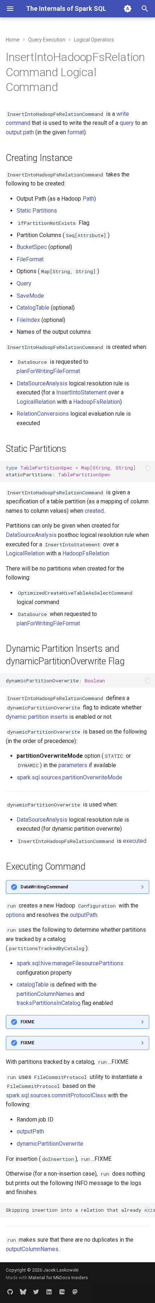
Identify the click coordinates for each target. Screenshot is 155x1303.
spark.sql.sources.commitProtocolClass (56, 1095)
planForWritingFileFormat (48, 371)
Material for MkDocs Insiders (58, 1277)
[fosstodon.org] (75, 1291)
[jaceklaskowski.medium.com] (62, 1291)
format (75, 132)
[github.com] (10, 1291)
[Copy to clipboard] (147, 468)
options (15, 914)
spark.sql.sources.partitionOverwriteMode (69, 777)
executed (134, 841)
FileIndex (28, 319)
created (94, 510)
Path (88, 198)
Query (24, 283)
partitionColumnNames (45, 994)
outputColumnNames (32, 1249)
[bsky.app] (23, 1291)
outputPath (83, 914)
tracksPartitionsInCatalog (48, 1003)
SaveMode (30, 295)
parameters (72, 765)
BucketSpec (32, 247)
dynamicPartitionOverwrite (50, 1143)
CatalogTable (33, 307)
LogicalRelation (36, 401)
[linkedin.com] (49, 1291)
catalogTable (33, 984)
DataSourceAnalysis (42, 383)
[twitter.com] (36, 1291)
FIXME (27, 1021)
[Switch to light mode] (127, 8)
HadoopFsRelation (96, 401)
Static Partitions (37, 210)
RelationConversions (43, 413)
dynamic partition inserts (37, 716)
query (127, 122)
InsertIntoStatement (81, 392)
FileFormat (30, 259)
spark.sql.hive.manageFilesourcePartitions (70, 963)
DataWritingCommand (44, 886)
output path (20, 132)
